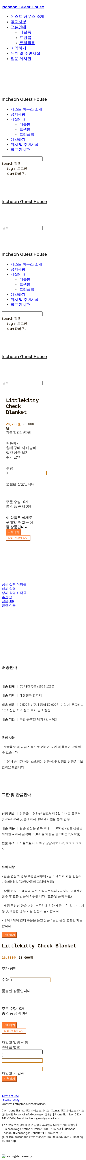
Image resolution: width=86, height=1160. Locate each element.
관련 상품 (9, 605)
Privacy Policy (10, 1100)
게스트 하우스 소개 (27, 16)
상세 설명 (9, 588)
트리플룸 (27, 43)
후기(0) (7, 597)
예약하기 (18, 48)
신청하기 (9, 1079)
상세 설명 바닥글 (14, 593)
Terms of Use (10, 1096)
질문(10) (8, 601)
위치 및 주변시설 (25, 53)
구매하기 (9, 935)
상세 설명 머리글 (14, 584)
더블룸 (25, 32)
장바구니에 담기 (14, 1031)
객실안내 (18, 27)
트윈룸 (25, 37)
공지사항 (18, 22)
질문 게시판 (21, 58)
